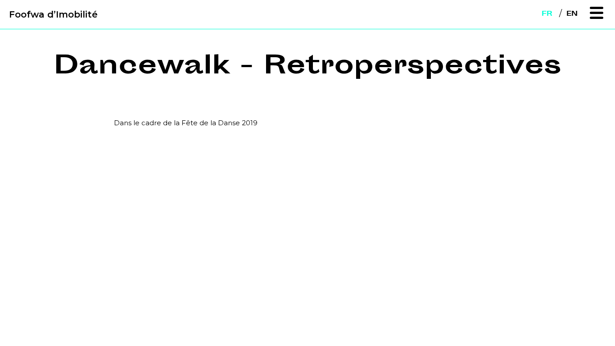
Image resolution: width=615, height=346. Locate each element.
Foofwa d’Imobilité (53, 14)
